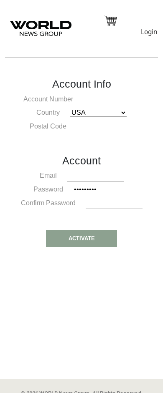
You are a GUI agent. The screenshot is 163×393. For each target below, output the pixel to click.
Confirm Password (48, 203)
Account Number (48, 99)
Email (48, 175)
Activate (82, 238)
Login (149, 32)
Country (48, 112)
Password (48, 189)
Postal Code (48, 126)
